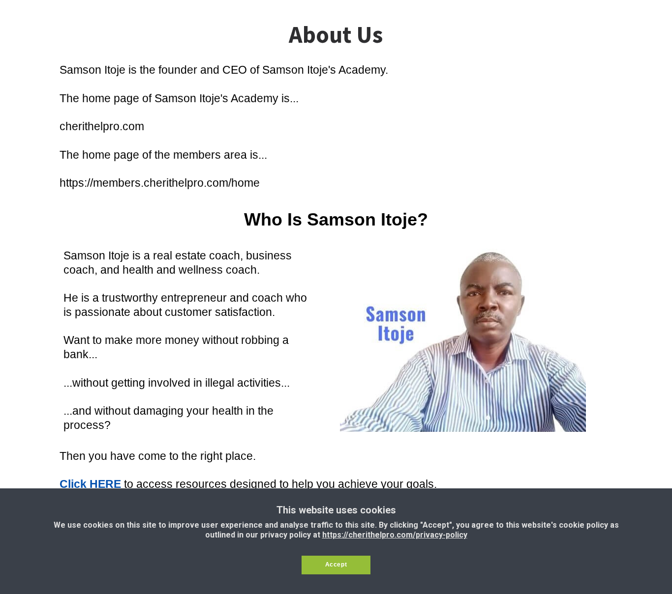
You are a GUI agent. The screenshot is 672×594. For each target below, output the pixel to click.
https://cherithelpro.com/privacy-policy (394, 534)
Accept (336, 564)
